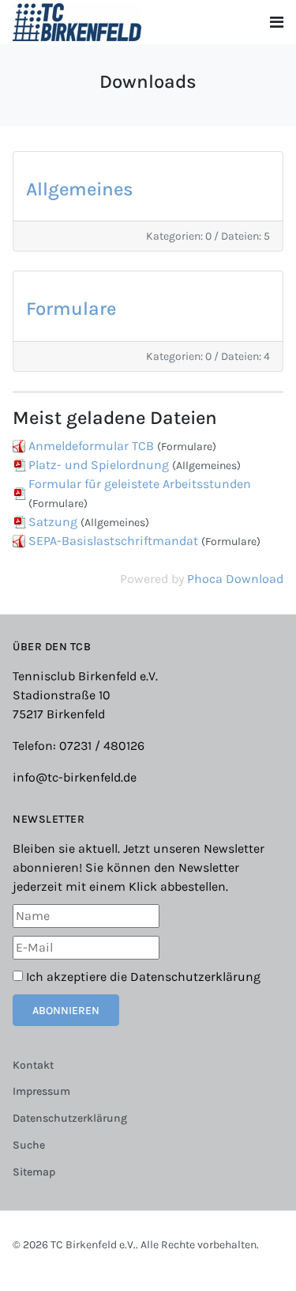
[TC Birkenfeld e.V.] (77, 20)
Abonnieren (65, 1010)
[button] (276, 22)
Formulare (71, 308)
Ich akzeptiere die (141, 976)
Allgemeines (79, 189)
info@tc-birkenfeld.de (75, 777)
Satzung (52, 521)
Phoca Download (235, 578)
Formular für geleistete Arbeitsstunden (139, 483)
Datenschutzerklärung (195, 976)
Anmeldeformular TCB (91, 445)
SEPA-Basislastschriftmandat (113, 540)
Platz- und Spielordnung (98, 464)
